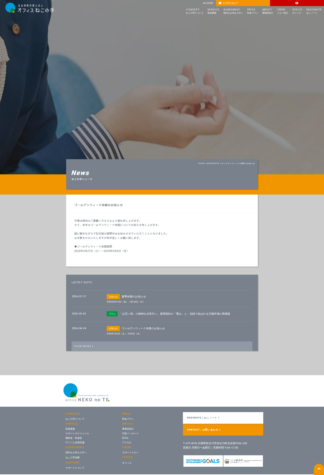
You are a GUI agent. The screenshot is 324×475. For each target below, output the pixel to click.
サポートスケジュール (77, 433)
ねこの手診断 (72, 457)
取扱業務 (70, 428)
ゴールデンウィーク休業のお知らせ (143, 328)
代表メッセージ (130, 433)
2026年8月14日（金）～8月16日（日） (126, 301)
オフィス (127, 462)
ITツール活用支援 (75, 442)
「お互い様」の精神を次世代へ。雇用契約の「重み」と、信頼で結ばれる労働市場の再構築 (174, 313)
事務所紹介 (128, 428)
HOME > (202, 163)
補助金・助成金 (73, 437)
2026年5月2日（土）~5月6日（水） (124, 333)
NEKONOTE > (214, 163)
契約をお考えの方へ (76, 452)
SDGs (125, 437)
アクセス (127, 442)
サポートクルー (130, 452)
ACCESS (208, 3)
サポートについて (74, 467)
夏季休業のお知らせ (134, 296)
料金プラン (128, 418)
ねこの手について (74, 418)
